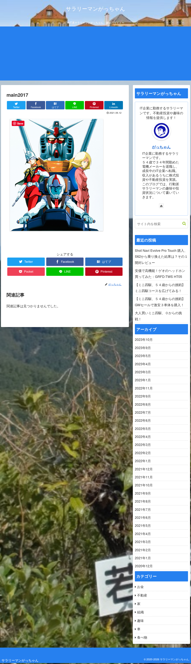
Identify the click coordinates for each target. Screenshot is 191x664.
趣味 (140, 620)
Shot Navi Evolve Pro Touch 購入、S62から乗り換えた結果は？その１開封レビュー (161, 256)
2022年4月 (143, 436)
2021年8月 (143, 501)
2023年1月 (143, 379)
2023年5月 (143, 355)
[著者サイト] (161, 206)
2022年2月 (143, 452)
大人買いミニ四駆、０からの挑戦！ (158, 315)
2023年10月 (144, 339)
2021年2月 (143, 549)
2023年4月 (143, 363)
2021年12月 (144, 468)
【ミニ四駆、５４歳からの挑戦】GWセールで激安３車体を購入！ (160, 301)
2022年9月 (143, 396)
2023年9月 (143, 347)
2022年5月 (143, 428)
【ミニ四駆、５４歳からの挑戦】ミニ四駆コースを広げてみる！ (160, 287)
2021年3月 (143, 541)
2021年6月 (143, 517)
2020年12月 (144, 565)
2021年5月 (143, 525)
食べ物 (142, 637)
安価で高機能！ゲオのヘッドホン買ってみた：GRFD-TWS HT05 (160, 273)
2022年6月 (143, 420)
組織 (140, 611)
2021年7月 (143, 509)
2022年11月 (144, 388)
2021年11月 (144, 476)
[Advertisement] (95, 54)
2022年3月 (143, 444)
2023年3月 (143, 371)
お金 (140, 586)
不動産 (142, 595)
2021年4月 (143, 533)
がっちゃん (161, 146)
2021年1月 (143, 557)
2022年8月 (143, 404)
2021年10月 (144, 484)
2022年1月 (143, 460)
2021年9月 (143, 493)
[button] (182, 223)
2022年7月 (143, 412)
